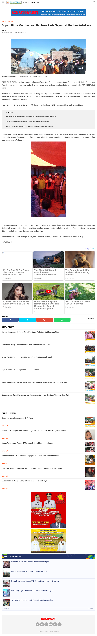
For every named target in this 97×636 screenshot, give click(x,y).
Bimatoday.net (54, 631)
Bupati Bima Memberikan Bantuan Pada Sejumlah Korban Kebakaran (47, 25)
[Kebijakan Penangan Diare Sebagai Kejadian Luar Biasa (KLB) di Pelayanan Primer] (90, 434)
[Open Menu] (3, 2)
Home (4, 21)
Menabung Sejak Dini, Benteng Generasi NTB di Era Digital (32, 591)
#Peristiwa (6, 242)
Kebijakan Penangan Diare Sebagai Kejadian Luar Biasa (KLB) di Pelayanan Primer (34, 430)
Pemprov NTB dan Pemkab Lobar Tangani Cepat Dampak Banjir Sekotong (31, 116)
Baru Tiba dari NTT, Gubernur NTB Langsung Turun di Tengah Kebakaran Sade (32, 468)
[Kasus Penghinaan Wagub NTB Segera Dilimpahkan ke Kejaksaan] (90, 447)
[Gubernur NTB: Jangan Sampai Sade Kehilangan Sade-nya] (90, 485)
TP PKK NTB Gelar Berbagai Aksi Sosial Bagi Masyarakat (32, 600)
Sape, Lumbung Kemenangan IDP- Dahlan (18, 418)
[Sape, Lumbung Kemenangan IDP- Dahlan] (90, 422)
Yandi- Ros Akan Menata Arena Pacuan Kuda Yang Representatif (28, 121)
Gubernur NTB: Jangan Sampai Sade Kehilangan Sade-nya (24, 481)
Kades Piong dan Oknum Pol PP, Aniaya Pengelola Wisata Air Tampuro (29, 126)
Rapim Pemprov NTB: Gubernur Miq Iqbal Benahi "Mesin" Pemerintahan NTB (32, 456)
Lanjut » (91, 609)
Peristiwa (10, 21)
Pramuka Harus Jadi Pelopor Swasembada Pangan (30, 562)
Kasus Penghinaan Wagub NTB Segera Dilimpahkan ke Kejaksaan (27, 443)
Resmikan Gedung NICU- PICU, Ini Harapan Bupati (29, 571)
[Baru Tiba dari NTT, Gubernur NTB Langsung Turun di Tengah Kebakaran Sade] (90, 472)
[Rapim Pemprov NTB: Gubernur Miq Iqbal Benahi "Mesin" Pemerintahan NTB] (90, 460)
